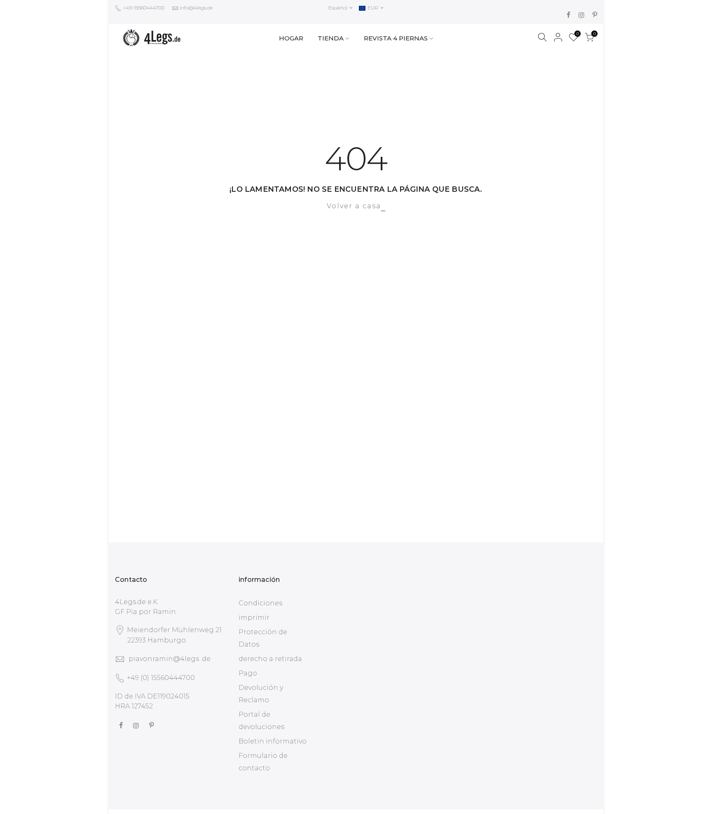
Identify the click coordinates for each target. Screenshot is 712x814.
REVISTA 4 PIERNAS (396, 38)
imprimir (254, 617)
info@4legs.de (196, 8)
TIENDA (331, 38)
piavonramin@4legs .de (170, 659)
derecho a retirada (270, 659)
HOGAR (291, 38)
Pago (248, 673)
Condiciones (260, 603)
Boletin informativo (273, 741)
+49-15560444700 (143, 8)
